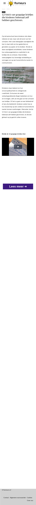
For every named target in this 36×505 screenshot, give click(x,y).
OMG (8, 9)
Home (3, 9)
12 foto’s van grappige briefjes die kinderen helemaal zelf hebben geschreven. (17, 17)
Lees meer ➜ (18, 186)
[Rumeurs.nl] (17, 3)
